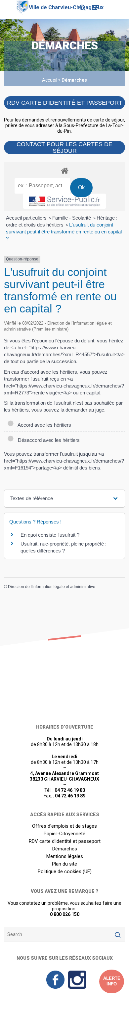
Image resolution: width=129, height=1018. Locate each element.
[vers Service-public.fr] (64, 201)
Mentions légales (64, 856)
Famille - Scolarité (72, 218)
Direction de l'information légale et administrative (51, 586)
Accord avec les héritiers (43, 425)
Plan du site (64, 864)
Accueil (49, 80)
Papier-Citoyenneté (64, 833)
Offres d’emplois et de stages (64, 826)
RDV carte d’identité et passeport (65, 841)
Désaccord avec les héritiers (47, 440)
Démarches (64, 848)
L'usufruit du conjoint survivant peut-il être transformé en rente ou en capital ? (64, 231)
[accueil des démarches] (64, 170)
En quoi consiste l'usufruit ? (50, 535)
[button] (95, 7)
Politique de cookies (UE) (65, 871)
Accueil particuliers (27, 218)
